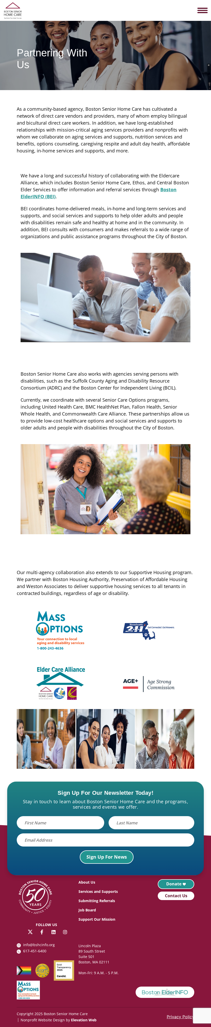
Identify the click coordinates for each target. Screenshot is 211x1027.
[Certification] (44, 970)
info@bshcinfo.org (39, 944)
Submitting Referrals (96, 900)
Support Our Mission (96, 919)
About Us (86, 882)
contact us (176, 896)
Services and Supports (98, 891)
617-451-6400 (34, 950)
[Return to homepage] (38, 897)
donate (173, 884)
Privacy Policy (180, 1016)
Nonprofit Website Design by (45, 1019)
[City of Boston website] (165, 992)
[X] (30, 932)
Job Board (87, 910)
